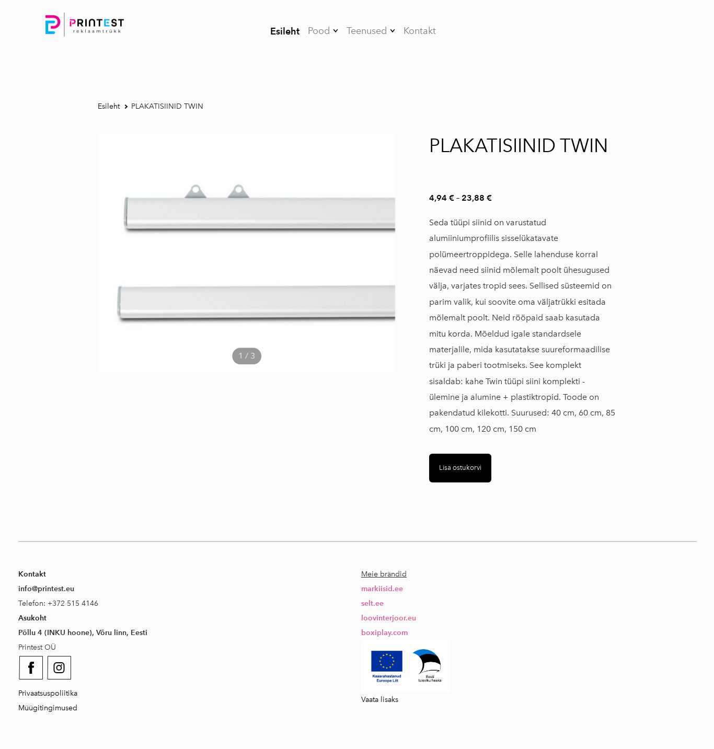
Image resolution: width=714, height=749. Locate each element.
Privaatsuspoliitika (47, 693)
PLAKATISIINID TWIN (167, 106)
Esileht (285, 31)
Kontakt (420, 31)
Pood (319, 31)
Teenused (367, 31)
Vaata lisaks (379, 699)
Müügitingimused (47, 708)
